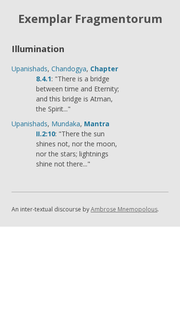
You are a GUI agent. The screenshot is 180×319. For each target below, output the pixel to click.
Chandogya (68, 68)
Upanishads (30, 68)
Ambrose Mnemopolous (124, 209)
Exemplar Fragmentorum (90, 18)
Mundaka (65, 123)
